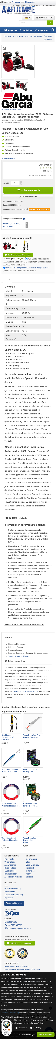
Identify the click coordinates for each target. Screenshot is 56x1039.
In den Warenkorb (30, 190)
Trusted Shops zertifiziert (18, 656)
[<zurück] (38, 36)
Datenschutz (9, 892)
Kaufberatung (10, 871)
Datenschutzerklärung (10, 1013)
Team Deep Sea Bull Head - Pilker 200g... (9, 770)
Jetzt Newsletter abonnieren (21, 943)
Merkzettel (35, 5)
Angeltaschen (22, 969)
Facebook (30, 868)
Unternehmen (31, 859)
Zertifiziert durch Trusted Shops (25, 691)
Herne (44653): (9, 226)
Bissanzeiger (9, 966)
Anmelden (16, 2)
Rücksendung (10, 868)
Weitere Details (10, 159)
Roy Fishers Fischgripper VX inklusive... (7, 737)
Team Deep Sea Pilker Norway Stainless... (32, 736)
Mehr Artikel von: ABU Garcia (11, 110)
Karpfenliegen (34, 969)
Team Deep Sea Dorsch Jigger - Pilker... (29, 840)
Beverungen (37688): (11, 224)
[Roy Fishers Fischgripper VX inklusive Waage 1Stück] (24, 246)
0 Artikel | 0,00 (44, 18)
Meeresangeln (10, 969)
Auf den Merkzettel (29, 196)
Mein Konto (21, 5)
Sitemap (29, 877)
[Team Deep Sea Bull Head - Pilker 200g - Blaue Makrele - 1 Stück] (11, 758)
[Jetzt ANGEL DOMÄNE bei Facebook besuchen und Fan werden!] (6, 915)
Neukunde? (30, 2)
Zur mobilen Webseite (13, 877)
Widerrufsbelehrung (12, 889)
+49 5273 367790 (14, 925)
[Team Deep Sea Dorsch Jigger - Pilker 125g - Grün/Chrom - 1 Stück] (33, 826)
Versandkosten (10, 862)
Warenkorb (50, 5)
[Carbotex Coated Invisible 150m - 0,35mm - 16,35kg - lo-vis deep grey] (33, 792)
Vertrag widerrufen (14, 903)
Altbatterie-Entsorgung (13, 895)
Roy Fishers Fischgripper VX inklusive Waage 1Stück (26, 268)
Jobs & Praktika (32, 865)
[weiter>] (48, 39)
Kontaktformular (10, 922)
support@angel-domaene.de (19, 928)
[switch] (6, 1033)
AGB (6, 886)
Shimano (25, 966)
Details (7, 280)
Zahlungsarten (10, 865)
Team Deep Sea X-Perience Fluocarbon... (10, 805)
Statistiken (22, 1027)
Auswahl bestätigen (27, 1034)
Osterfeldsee (31, 871)
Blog (28, 862)
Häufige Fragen (10, 874)
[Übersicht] (48, 36)
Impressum (8, 898)
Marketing (37, 1027)
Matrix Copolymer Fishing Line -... (30, 770)
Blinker (18, 966)
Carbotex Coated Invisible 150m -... (30, 805)
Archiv (28, 874)
